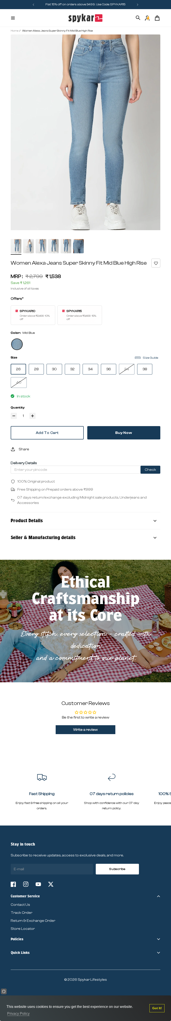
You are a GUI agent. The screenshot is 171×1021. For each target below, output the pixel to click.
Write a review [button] (85, 730)
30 (54, 369)
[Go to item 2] (28, 246)
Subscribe (117, 869)
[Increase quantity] (32, 416)
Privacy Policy (18, 1013)
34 (90, 369)
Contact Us (20, 905)
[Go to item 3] (41, 246)
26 (18, 369)
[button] (156, 263)
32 (72, 369)
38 (144, 369)
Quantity (18, 407)
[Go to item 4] (53, 246)
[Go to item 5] (66, 246)
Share (24, 449)
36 (108, 369)
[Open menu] (13, 18)
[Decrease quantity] (14, 416)
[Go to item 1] (16, 246)
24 (126, 369)
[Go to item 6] (78, 246)
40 (18, 383)
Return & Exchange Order (33, 921)
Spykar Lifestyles (92, 980)
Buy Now (123, 433)
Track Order (21, 913)
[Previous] (33, 4)
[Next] (138, 4)
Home (14, 30)
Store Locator (23, 929)
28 (36, 369)
